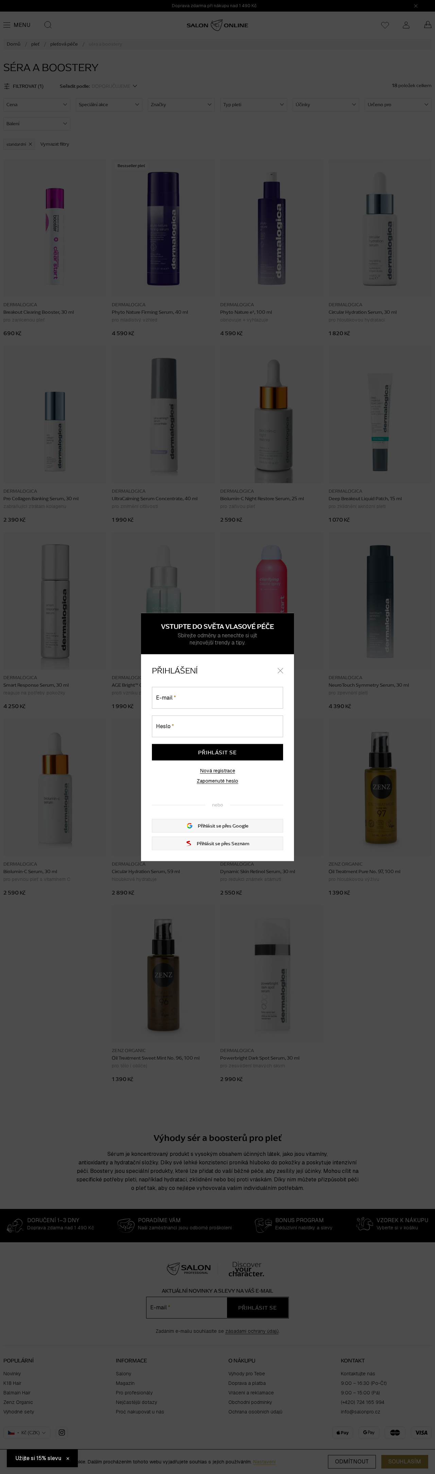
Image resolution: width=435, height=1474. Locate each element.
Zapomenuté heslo (217, 781)
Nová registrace (217, 771)
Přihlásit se (217, 752)
